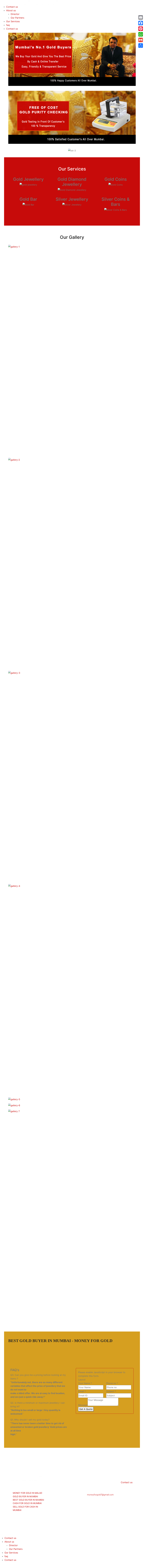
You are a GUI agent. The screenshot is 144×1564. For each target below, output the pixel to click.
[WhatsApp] (140, 34)
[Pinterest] (140, 28)
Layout (82, 1379)
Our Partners (17, 17)
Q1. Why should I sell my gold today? (30, 1419)
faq (8, 25)
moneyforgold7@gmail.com (100, 1494)
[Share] (140, 45)
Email (82, 1391)
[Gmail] (140, 40)
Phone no (112, 1383)
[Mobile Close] (1, 1534)
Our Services (13, 21)
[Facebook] (140, 23)
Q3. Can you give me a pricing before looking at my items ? (38, 1377)
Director (15, 14)
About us (11, 10)
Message (83, 1405)
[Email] (140, 17)
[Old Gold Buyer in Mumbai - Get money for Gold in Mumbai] (30, 2)
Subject (111, 1391)
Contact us (12, 6)
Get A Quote (86, 1409)
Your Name (85, 1383)
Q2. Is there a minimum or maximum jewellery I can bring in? (37, 1404)
